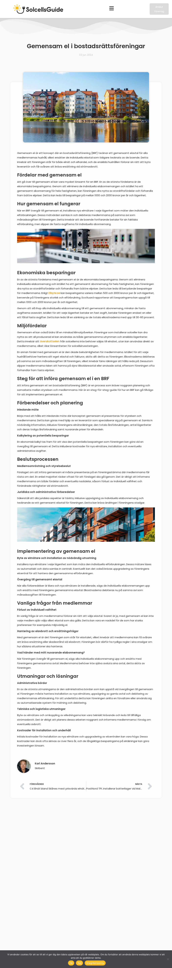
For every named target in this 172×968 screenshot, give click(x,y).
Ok (71, 963)
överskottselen (49, 341)
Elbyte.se (54, 293)
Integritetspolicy (95, 963)
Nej (79, 963)
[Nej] (167, 959)
